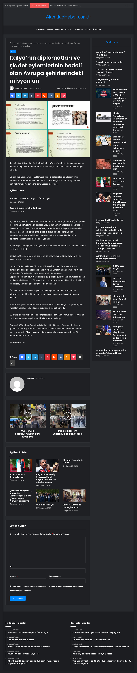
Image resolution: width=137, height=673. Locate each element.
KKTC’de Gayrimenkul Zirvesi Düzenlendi (119, 282)
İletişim (97, 29)
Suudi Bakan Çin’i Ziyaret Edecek (18, 475)
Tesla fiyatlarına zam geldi (109, 62)
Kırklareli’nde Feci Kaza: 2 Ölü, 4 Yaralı (119, 314)
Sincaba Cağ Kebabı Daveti (73, 461)
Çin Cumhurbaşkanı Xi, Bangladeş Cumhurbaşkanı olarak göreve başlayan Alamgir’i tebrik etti (21, 495)
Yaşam (88, 29)
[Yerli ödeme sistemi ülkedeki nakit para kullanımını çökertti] (103, 140)
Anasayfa (40, 29)
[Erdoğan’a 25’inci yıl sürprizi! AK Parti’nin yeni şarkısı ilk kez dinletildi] (103, 330)
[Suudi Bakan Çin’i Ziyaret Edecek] (21, 465)
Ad (11, 566)
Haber (50, 29)
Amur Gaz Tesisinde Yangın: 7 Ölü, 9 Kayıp (30, 198)
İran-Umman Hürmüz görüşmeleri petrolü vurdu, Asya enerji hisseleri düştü (109, 230)
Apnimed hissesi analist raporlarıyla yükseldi (108, 257)
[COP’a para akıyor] (47, 495)
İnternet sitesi (55, 576)
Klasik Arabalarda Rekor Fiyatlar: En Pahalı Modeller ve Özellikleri (120, 120)
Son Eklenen (112, 42)
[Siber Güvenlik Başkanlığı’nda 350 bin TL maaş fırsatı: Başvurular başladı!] (103, 93)
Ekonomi (59, 29)
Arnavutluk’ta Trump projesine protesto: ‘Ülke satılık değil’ (111, 351)
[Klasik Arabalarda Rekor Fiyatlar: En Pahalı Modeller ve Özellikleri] (103, 117)
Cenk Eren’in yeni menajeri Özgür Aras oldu (119, 164)
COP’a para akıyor (45, 504)
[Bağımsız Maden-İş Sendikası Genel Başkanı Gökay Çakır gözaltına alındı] (47, 465)
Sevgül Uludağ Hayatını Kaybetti (25, 208)
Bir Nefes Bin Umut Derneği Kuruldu (72, 506)
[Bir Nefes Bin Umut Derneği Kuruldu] (74, 495)
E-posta (14, 576)
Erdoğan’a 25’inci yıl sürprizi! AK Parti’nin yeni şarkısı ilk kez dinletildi (119, 333)
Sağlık (68, 29)
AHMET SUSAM (20, 88)
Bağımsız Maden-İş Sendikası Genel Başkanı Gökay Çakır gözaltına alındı (46, 478)
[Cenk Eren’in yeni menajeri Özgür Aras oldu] (103, 164)
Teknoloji (78, 29)
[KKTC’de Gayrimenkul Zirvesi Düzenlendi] (103, 282)
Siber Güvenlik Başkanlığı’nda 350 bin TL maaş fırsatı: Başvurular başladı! (120, 96)
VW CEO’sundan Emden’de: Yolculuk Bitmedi (68, 6)
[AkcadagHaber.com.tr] (68, 17)
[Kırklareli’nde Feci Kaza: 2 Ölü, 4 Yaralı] (103, 315)
